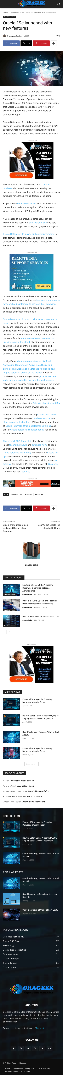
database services (42, 418)
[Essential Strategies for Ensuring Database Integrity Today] (11, 704)
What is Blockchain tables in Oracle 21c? (40, 616)
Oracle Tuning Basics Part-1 (34, 801)
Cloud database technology (17, 452)
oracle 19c (39, 494)
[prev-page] (5, 632)
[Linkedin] (28, 1048)
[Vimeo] (42, 1048)
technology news (18, 444)
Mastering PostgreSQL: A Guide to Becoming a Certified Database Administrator (37, 588)
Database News (16, 12)
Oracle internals (14, 425)
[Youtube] (49, 1048)
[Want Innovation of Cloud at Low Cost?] (11, 915)
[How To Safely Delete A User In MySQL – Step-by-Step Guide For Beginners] (11, 720)
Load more (30, 764)
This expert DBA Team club (17, 441)
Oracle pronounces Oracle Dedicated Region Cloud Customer (15, 528)
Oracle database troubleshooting (27, 429)
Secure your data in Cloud (22, 786)
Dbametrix (52, 464)
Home (5, 12)
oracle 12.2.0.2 (16, 494)
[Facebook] (13, 1048)
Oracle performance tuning (37, 425)
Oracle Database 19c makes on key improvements (28, 234)
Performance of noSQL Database (26, 796)
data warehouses (38, 222)
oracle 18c (28, 494)
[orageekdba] (5, 35)
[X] (35, 1048)
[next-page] (9, 632)
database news (39, 444)
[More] (54, 43)
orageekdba (14, 36)
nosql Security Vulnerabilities (35, 791)
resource (25, 471)
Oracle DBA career (47, 414)
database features (26, 203)
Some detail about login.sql (21, 780)
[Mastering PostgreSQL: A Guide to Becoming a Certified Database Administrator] (11, 590)
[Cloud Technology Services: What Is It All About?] (11, 737)
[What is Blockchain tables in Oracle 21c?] (11, 621)
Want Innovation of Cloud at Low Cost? (40, 910)
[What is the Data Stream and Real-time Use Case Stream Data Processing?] (11, 605)
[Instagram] (21, 1048)
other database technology (16, 422)
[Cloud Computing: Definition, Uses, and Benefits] (11, 899)
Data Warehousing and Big (46, 403)
